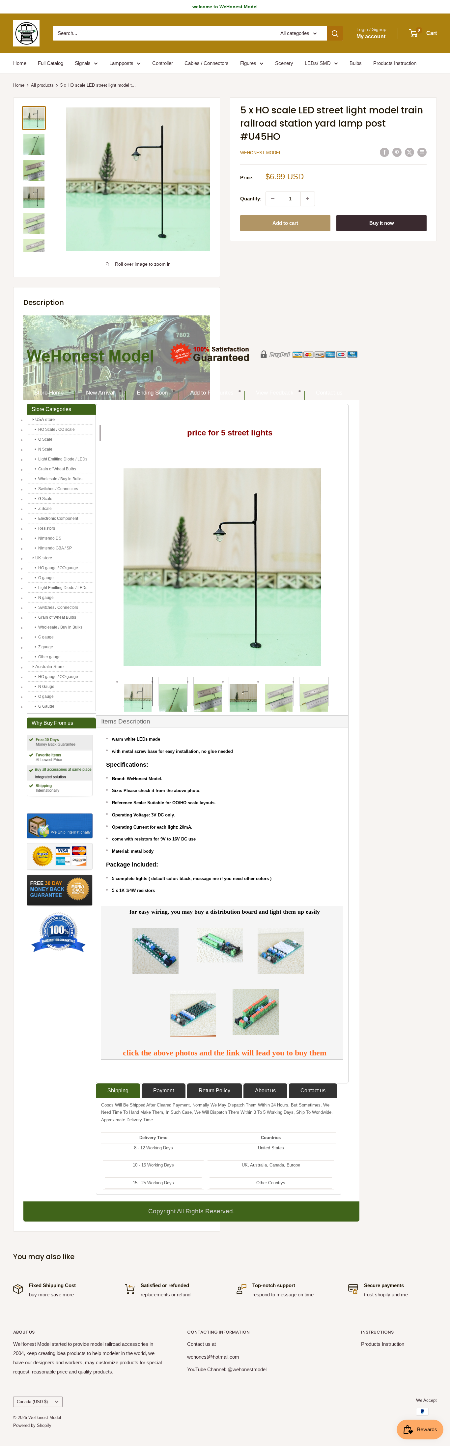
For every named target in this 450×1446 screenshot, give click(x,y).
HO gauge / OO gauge (58, 568)
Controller (162, 63)
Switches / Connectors (58, 489)
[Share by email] (422, 152)
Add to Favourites (212, 393)
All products (42, 85)
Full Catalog (50, 63)
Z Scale (45, 508)
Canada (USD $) (32, 1401)
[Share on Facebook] (384, 152)
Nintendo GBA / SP (55, 548)
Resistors (46, 528)
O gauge (46, 577)
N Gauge (46, 686)
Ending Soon (152, 393)
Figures (248, 63)
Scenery (284, 63)
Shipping (117, 1090)
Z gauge (45, 647)
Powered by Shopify (32, 1425)
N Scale (45, 449)
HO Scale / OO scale (56, 429)
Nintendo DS (49, 538)
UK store (43, 557)
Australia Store (49, 666)
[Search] (335, 33)
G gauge (46, 637)
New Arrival (100, 393)
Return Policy (214, 1090)
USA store (45, 419)
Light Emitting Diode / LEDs (62, 459)
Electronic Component (58, 518)
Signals (83, 63)
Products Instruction (394, 63)
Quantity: (251, 198)
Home (19, 63)
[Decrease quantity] (273, 198)
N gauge (46, 597)
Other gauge (49, 657)
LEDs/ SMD (318, 63)
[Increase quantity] (308, 198)
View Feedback (275, 393)
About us (265, 1090)
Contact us (329, 393)
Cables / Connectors (206, 63)
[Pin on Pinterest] (397, 152)
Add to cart (285, 222)
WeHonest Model (260, 152)
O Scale (45, 439)
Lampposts (121, 63)
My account (370, 36)
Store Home (49, 393)
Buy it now (381, 222)
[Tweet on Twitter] (409, 152)
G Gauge (46, 706)
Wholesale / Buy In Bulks (60, 479)
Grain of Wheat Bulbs (57, 469)
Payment (163, 1090)
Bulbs (356, 63)
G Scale (45, 498)
